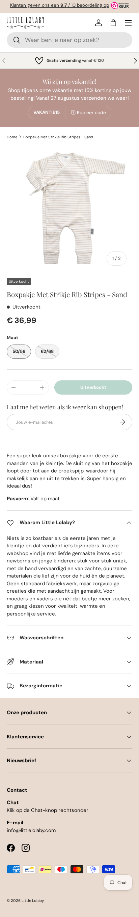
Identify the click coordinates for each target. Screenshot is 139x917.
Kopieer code (91, 112)
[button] (113, 22)
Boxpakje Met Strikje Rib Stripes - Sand (58, 137)
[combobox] (69, 40)
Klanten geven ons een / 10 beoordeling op (59, 5)
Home (12, 137)
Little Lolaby (33, 900)
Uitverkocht (93, 387)
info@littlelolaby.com (31, 830)
